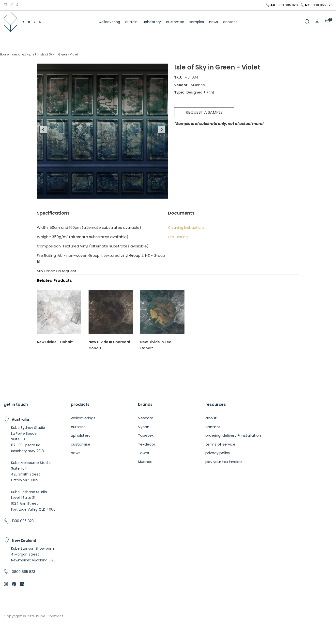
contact (212, 426)
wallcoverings (83, 418)
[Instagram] (5, 5)
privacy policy (217, 452)
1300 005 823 (287, 5)
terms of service (220, 444)
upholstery (80, 435)
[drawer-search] (307, 22)
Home (4, 54)
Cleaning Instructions (186, 227)
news (75, 452)
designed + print (24, 54)
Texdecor (146, 444)
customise (80, 444)
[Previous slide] (43, 130)
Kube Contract (49, 616)
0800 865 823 (321, 5)
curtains (78, 426)
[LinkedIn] (11, 5)
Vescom (145, 418)
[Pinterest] (17, 5)
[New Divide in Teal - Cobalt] (162, 314)
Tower (143, 452)
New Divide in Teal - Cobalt (157, 345)
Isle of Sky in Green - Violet (59, 54)
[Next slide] (162, 130)
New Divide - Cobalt (55, 341)
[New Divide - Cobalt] (59, 314)
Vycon (143, 426)
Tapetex (145, 435)
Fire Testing (178, 236)
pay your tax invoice (223, 461)
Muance (145, 461)
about (211, 418)
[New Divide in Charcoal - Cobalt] (111, 314)
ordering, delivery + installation (233, 435)
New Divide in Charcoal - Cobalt (111, 345)
